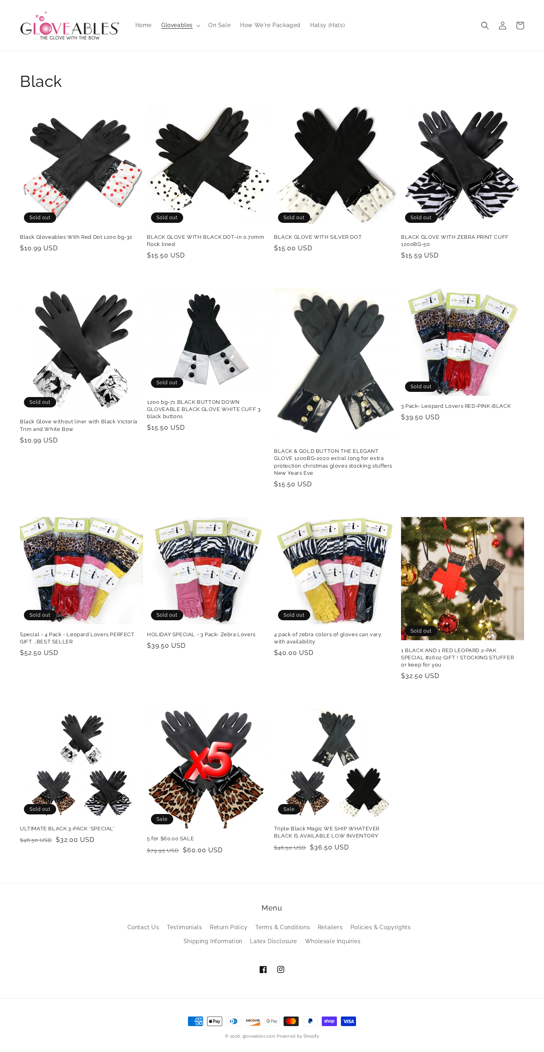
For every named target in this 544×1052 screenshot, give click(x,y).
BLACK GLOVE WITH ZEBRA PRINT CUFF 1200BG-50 (455, 240)
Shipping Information (213, 941)
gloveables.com (259, 1036)
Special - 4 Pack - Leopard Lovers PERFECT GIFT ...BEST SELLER (77, 638)
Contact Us (143, 927)
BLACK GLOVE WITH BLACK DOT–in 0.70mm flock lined (205, 240)
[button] (485, 25)
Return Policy (229, 927)
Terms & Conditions (282, 927)
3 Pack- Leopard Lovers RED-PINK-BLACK (456, 406)
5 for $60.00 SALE (170, 839)
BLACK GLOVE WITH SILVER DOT (318, 237)
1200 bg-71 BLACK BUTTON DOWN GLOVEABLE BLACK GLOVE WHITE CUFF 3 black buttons (203, 409)
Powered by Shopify (298, 1036)
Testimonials (184, 927)
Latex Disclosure (273, 941)
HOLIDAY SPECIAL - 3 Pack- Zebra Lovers (201, 634)
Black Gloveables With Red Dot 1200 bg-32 (76, 237)
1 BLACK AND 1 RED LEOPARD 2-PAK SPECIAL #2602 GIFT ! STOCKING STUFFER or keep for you (457, 657)
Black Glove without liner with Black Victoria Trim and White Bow (78, 425)
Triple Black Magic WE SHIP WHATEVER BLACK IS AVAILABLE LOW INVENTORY (327, 832)
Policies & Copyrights (380, 927)
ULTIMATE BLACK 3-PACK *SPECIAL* (67, 829)
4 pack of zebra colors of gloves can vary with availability (328, 638)
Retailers (330, 927)
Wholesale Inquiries (332, 941)
